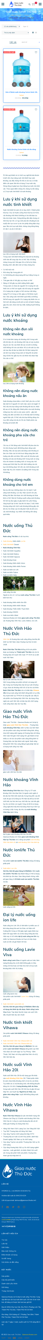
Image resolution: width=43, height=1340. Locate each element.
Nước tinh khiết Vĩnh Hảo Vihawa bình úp (17, 1043)
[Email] (7, 1207)
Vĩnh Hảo (6, 639)
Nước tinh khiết (8, 544)
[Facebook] (2, 1207)
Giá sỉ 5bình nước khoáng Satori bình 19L (21, 92)
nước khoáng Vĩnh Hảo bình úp (28, 842)
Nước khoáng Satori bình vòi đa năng (21, 149)
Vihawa (36, 690)
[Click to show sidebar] (2, 33)
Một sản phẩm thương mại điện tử (9, 1226)
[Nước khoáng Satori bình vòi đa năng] (21, 126)
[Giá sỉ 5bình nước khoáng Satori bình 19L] (21, 69)
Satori (21, 95)
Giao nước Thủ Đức (14, 1335)
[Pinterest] (19, 1207)
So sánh (28, 84)
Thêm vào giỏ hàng (21, 84)
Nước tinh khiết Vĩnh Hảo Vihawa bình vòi (17, 1041)
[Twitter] (13, 1207)
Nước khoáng (7, 541)
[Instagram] (24, 1207)
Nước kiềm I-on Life (10, 868)
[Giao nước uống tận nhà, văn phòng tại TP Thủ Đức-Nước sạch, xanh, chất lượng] (16, 4)
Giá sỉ (24, 42)
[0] (33, 5)
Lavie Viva (24, 996)
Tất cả (12, 42)
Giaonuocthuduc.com (29, 1335)
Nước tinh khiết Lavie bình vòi (13, 1004)
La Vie (23, 541)
